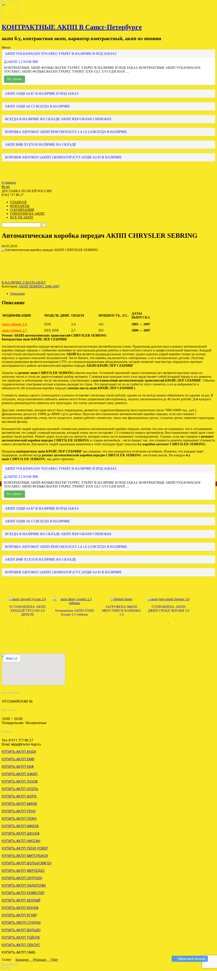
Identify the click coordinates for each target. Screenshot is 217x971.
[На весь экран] (12, 964)
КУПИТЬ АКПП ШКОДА (20, 833)
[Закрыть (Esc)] (3, 964)
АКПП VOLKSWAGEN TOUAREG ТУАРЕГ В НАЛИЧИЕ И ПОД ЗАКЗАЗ (60, 53)
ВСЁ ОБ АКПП (21, 217)
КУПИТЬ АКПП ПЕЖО (19, 819)
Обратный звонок (191, 959)
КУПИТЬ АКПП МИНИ (19, 804)
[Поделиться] (7, 964)
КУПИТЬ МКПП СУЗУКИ (21, 923)
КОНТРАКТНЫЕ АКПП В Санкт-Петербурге (72, 27)
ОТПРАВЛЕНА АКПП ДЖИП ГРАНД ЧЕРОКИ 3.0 (168, 608)
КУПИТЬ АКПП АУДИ (19, 752)
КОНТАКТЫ (19, 206)
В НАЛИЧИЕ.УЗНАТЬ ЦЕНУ (24, 282)
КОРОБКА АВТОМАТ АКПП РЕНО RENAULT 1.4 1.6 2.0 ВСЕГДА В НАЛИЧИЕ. (66, 132)
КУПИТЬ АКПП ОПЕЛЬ (20, 789)
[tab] (112, 294)
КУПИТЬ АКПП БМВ (18, 759)
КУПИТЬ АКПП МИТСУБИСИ (25, 856)
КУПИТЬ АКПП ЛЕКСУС (21, 945)
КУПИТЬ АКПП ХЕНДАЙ (21, 900)
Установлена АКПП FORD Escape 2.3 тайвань (74, 612)
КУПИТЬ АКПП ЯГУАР (19, 915)
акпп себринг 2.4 (14, 324)
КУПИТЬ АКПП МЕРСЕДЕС (23, 871)
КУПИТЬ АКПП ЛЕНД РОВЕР (25, 848)
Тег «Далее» (14, 79)
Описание (17, 293)
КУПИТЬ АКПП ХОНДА (20, 908)
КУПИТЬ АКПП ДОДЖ (20, 781)
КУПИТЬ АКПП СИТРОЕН (22, 878)
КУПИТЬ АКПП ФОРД (19, 796)
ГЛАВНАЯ (18, 202)
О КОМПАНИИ (22, 209)
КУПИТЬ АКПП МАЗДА (20, 826)
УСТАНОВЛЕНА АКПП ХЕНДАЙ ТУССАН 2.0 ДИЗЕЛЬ (27, 610)
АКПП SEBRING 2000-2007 (39, 286)
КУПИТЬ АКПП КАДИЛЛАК (24, 886)
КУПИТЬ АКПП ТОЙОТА (21, 938)
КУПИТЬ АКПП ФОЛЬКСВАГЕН (26, 863)
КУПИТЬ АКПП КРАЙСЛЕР (23, 893)
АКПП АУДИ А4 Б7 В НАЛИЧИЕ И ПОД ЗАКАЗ (41, 93)
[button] (108, 322)
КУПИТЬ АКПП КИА (18, 767)
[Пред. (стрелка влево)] (3, 968)
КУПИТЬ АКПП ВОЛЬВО (21, 930)
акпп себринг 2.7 (15, 330)
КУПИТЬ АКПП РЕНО (19, 811)
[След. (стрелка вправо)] (7, 968)
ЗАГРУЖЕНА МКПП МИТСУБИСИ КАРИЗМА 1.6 (121, 610)
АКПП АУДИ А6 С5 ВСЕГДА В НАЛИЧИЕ (37, 106)
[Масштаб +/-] (16, 964)
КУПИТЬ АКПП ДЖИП (20, 774)
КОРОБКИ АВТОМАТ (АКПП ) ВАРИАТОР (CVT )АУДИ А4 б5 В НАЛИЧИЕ (63, 157)
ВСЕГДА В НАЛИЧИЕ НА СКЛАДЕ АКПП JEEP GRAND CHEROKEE (58, 119)
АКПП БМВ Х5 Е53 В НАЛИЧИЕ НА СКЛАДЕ (40, 144)
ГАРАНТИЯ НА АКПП (27, 213)
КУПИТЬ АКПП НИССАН (21, 841)
